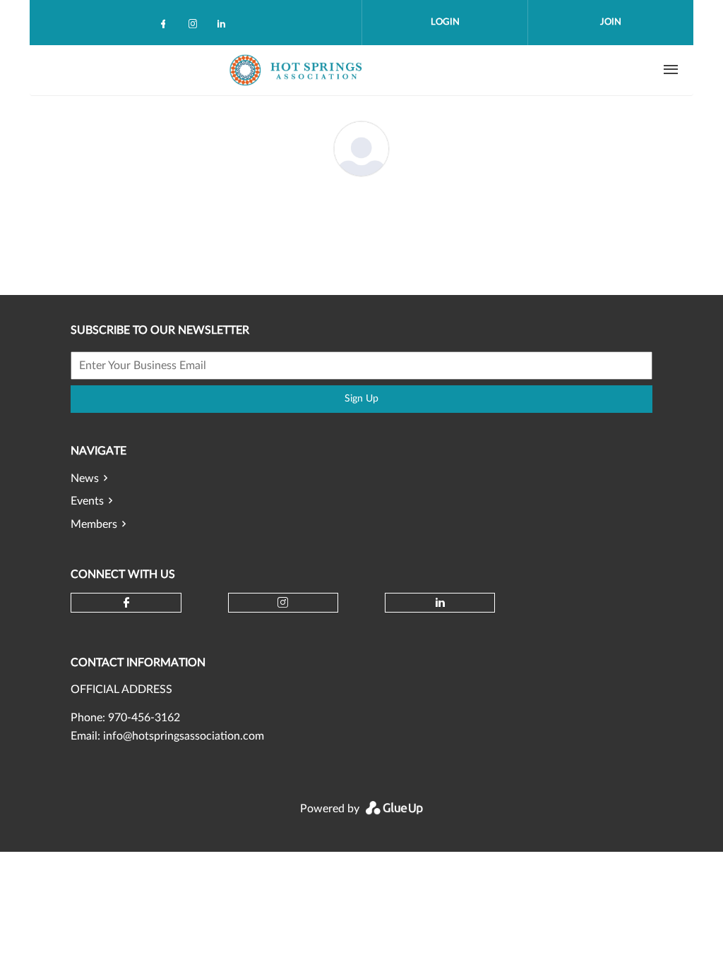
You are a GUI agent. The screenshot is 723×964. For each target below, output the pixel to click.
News (85, 478)
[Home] (297, 70)
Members (94, 524)
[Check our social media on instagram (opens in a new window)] (195, 26)
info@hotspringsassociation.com (183, 736)
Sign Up (361, 399)
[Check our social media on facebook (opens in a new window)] (166, 26)
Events (87, 501)
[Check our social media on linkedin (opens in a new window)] (225, 26)
